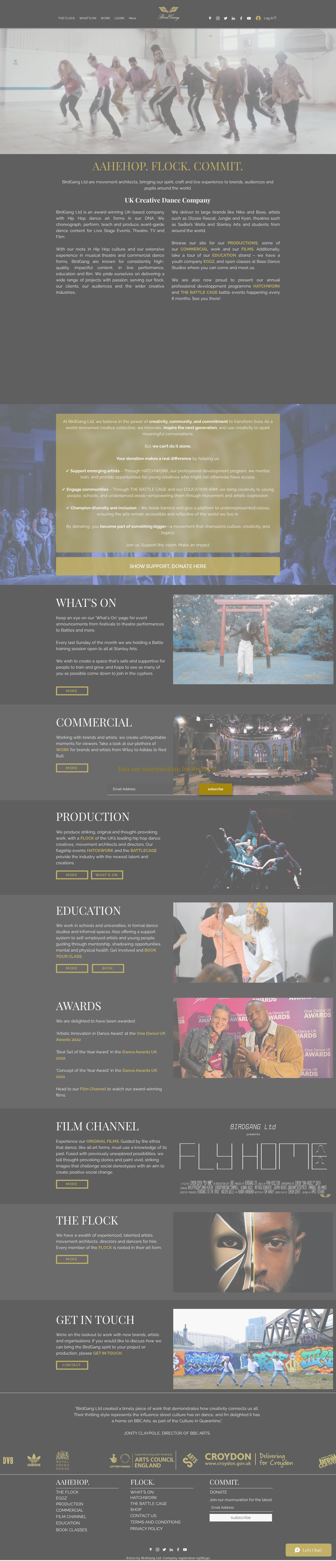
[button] (240, 758)
